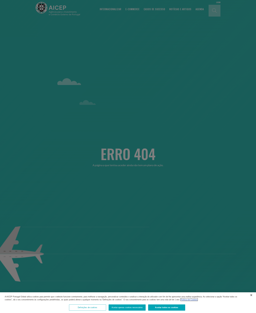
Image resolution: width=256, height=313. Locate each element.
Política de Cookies (189, 300)
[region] (128, 302)
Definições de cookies (87, 307)
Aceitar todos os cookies (166, 307)
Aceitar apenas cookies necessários (127, 307)
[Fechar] (251, 295)
